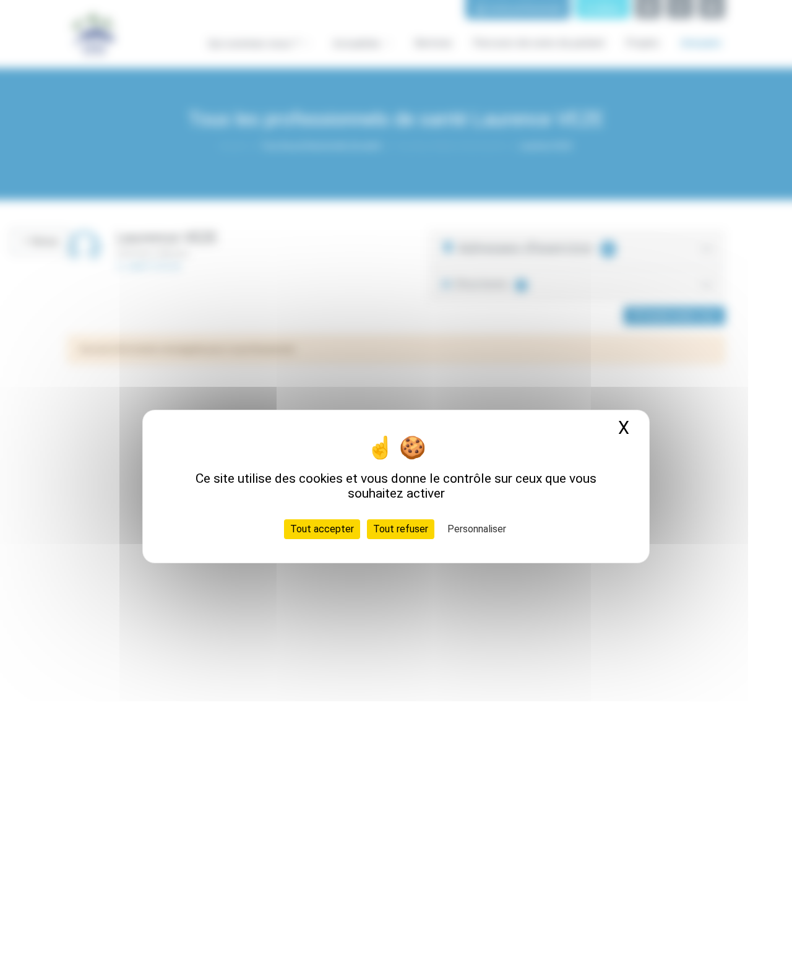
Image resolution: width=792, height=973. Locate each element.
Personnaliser (476, 529)
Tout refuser (400, 529)
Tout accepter (322, 529)
